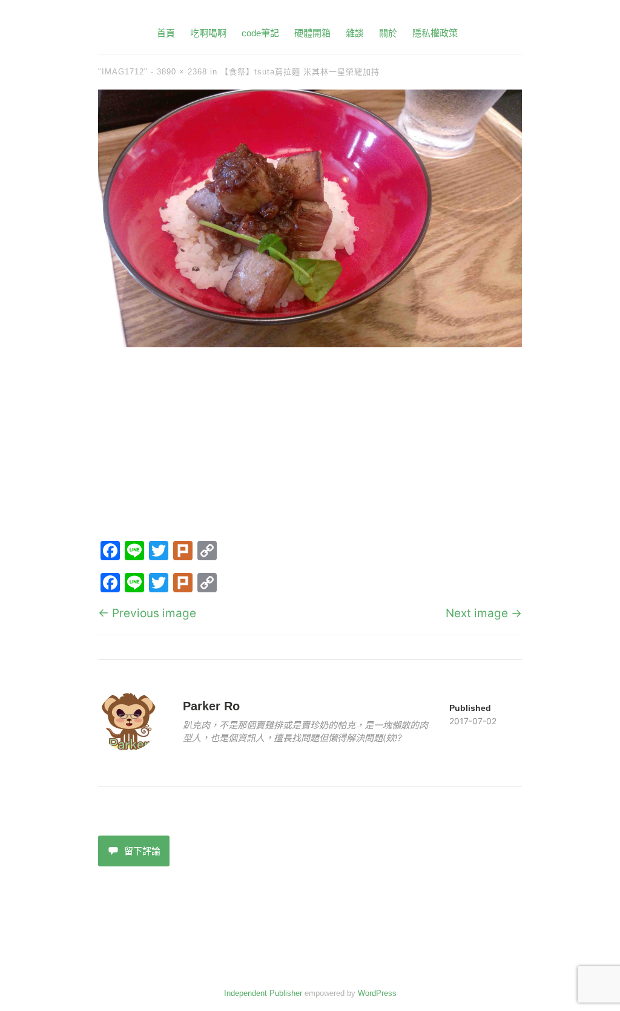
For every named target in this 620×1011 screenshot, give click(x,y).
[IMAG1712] (310, 343)
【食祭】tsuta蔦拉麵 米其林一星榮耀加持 (300, 71)
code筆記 (260, 33)
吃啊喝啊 (208, 33)
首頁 (166, 33)
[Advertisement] (310, 446)
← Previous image (147, 613)
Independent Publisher (263, 993)
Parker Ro (211, 706)
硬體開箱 (312, 33)
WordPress (377, 993)
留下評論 (142, 851)
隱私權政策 (435, 33)
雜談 (355, 33)
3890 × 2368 (182, 71)
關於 (388, 33)
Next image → (484, 613)
